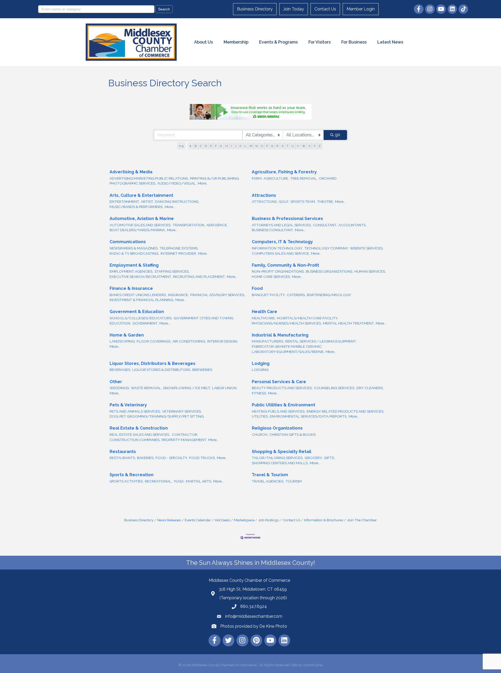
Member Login (361, 9)
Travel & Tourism (270, 474)
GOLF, (284, 201)
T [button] (287, 146)
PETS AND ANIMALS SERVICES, (135, 411)
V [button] (298, 146)
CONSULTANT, (325, 225)
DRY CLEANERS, (370, 388)
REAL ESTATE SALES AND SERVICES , (140, 434)
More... (203, 183)
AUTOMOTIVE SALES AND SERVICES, (140, 225)
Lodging (261, 363)
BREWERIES (202, 370)
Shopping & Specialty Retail (281, 451)
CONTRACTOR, (185, 434)
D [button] (206, 146)
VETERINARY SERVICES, (182, 411)
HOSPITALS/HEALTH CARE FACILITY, (307, 318)
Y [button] (314, 146)
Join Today (293, 9)
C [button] (201, 146)
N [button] (256, 146)
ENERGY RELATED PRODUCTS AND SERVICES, (345, 411)
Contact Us (325, 9)
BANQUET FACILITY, (268, 295)
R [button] (277, 146)
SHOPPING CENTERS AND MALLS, (280, 463)
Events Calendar (198, 520)
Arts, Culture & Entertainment (141, 195)
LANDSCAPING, (122, 341)
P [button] (267, 146)
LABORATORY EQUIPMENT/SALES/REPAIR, (288, 352)
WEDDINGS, (120, 388)
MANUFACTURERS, (268, 341)
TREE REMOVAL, (304, 178)
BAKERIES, (145, 458)
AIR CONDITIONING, (189, 341)
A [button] (190, 146)
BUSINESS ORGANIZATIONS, (329, 271)
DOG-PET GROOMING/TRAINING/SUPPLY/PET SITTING (157, 416)
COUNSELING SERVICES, (334, 388)
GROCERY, (314, 458)
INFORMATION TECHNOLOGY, (277, 248)
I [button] (231, 146)
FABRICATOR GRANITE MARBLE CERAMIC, (287, 346)
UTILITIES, (260, 416)
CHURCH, (260, 434)
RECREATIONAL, (158, 481)
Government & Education (137, 311)
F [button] (216, 146)
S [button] (282, 146)
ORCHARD (328, 178)
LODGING (260, 370)
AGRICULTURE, (276, 178)
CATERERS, (296, 295)
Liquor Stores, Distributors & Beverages (152, 363)
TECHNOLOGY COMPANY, (326, 248)
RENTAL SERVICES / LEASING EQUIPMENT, (320, 341)
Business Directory (255, 9)
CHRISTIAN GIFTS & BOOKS (292, 434)
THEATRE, (325, 201)
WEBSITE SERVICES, (366, 248)
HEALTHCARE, (264, 318)
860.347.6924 (253, 606)
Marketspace (244, 520)
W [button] (303, 146)
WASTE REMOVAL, (146, 388)
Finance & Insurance (131, 288)
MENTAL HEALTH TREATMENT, (348, 323)
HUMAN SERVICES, (370, 271)
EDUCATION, (120, 323)
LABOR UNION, (224, 388)
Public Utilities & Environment (283, 404)
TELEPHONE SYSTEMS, (179, 248)
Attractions (264, 195)
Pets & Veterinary (128, 404)
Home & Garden (127, 335)
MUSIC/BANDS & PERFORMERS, (136, 207)
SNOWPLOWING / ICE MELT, (187, 388)
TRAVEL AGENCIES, (268, 481)
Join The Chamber (362, 520)
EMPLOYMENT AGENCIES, (131, 271)
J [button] (235, 146)
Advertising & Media (131, 171)
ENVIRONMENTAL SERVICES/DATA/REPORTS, (308, 416)
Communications (128, 241)
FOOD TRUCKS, (202, 458)
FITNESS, (259, 393)
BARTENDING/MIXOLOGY (329, 295)
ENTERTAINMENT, (125, 201)
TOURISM (293, 481)
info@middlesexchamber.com (253, 616)
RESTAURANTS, (123, 458)
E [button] (211, 146)
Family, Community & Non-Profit (285, 265)
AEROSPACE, (217, 225)
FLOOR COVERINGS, (154, 341)
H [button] (226, 146)
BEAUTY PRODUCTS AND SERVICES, (282, 388)
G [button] (221, 146)
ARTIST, (147, 201)
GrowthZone (313, 665)
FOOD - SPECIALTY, (172, 458)
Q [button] (272, 146)
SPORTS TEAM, (303, 201)
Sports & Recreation (131, 474)
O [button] (262, 146)
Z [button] (320, 146)
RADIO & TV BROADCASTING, (134, 253)
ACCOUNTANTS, (352, 225)
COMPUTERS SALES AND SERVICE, (281, 253)
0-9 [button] (181, 146)
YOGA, (179, 481)
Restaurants (123, 451)
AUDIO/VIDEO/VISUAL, (176, 183)
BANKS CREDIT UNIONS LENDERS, (138, 295)
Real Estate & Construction (139, 428)
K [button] (240, 146)
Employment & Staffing (134, 265)
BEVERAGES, (120, 370)
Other (116, 381)
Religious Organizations (277, 428)
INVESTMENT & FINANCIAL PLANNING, (142, 300)
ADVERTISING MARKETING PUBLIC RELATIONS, (149, 178)
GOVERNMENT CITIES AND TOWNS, (204, 318)
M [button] (251, 146)
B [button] (195, 146)
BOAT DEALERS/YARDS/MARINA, (138, 230)
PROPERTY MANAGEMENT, (184, 440)
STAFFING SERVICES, (171, 271)
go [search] (337, 134)
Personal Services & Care (279, 381)
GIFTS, (329, 458)
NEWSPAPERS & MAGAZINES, (134, 248)
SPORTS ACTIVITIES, (127, 481)
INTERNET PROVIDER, (178, 253)
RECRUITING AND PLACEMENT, (199, 276)
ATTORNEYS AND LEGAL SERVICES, (282, 225)
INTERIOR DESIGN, (222, 341)
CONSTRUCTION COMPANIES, (135, 440)
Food (257, 288)
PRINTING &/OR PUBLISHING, (215, 178)
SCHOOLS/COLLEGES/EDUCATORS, (141, 318)
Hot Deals (222, 520)
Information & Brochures (323, 520)
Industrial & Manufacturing (280, 335)
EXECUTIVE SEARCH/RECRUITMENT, (141, 276)
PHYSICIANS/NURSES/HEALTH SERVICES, (287, 323)
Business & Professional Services (287, 218)
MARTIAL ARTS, (199, 481)
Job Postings (268, 520)
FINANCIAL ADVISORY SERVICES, (217, 295)
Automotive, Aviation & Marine (142, 218)
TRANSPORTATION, (188, 225)
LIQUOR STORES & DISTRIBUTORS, (161, 370)
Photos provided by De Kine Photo (253, 626)
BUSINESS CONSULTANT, (273, 230)
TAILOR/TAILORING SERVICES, (277, 458)
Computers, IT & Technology (282, 241)
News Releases (169, 520)
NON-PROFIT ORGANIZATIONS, (278, 271)
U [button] (292, 146)
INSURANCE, (178, 295)
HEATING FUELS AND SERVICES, (278, 411)
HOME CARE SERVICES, (271, 276)
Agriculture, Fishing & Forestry (284, 171)
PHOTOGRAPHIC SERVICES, (133, 183)
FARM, (257, 178)
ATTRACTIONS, (264, 201)
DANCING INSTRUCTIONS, (177, 201)
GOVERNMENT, (145, 323)
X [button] (310, 146)
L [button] (245, 146)
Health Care (264, 311)
